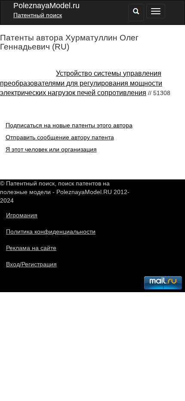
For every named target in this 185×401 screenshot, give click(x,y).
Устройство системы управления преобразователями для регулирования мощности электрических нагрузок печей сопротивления (81, 83)
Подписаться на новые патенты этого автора (69, 125)
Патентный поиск (37, 15)
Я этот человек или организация (51, 149)
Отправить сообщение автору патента (60, 137)
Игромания (21, 215)
